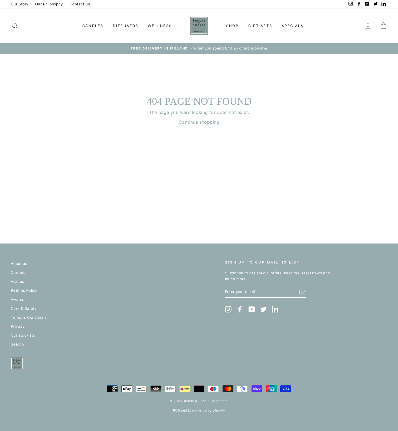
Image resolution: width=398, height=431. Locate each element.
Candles (92, 26)
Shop (232, 26)
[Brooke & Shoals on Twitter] (263, 309)
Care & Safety (24, 308)
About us (19, 263)
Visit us (17, 281)
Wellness (160, 26)
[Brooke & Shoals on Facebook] (240, 309)
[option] (199, 48)
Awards (17, 299)
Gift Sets (260, 26)
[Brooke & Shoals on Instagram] (228, 309)
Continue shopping (199, 122)
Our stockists (23, 335)
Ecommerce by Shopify (206, 410)
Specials (293, 26)
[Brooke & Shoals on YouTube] (252, 309)
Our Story (20, 4)
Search (17, 344)
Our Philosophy (49, 4)
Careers (18, 272)
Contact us (80, 4)
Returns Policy (24, 290)
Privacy (18, 326)
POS (176, 410)
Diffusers (125, 26)
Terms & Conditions (29, 317)
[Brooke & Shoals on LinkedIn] (275, 309)
